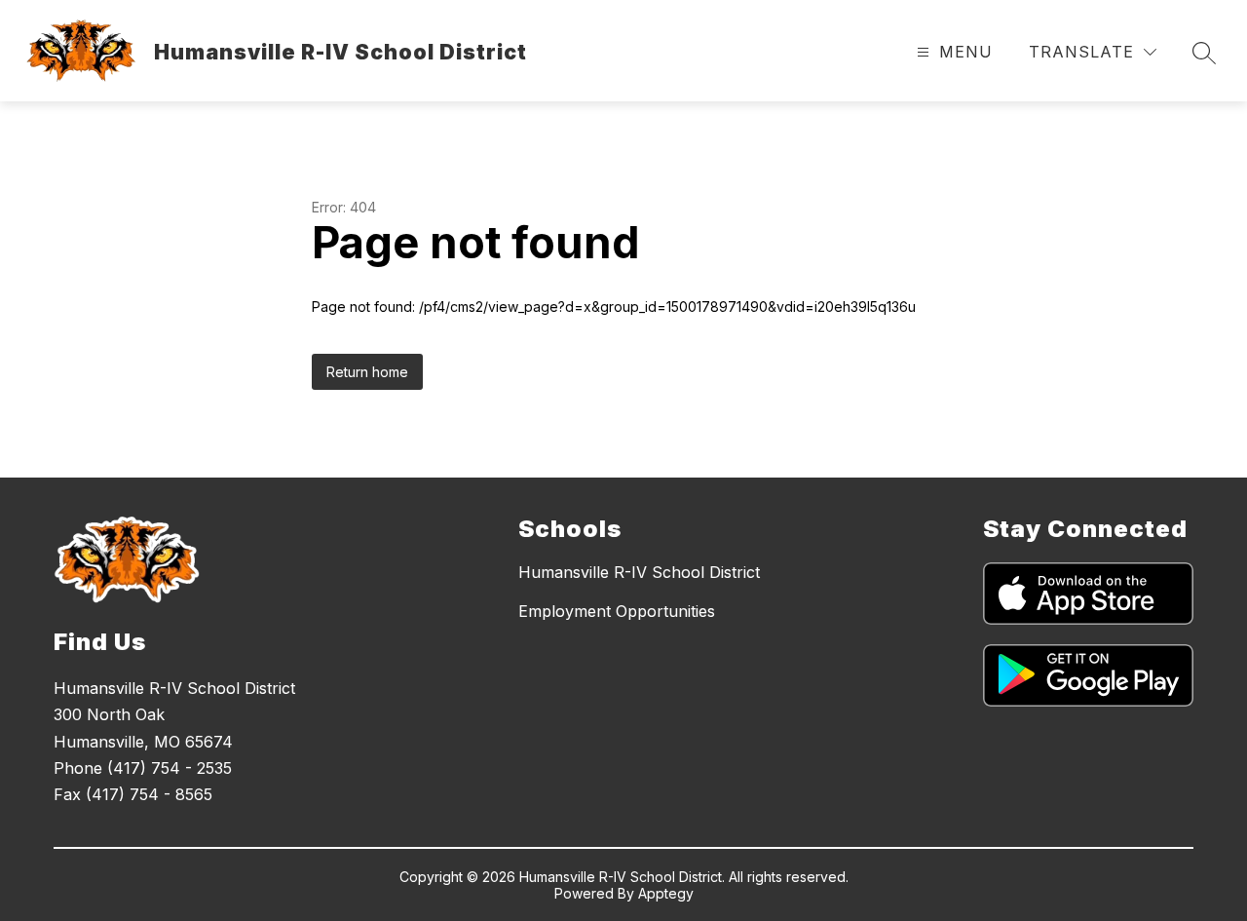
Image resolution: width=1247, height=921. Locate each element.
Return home (367, 372)
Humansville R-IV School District (639, 572)
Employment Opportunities (616, 611)
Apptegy (666, 893)
